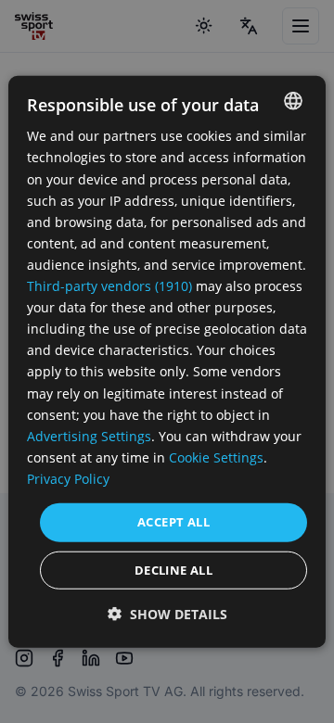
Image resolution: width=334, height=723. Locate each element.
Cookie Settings (216, 457)
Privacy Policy (68, 479)
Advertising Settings (89, 435)
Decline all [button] (173, 569)
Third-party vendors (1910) (109, 286)
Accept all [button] (173, 522)
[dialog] (167, 362)
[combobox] (293, 101)
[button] (167, 613)
